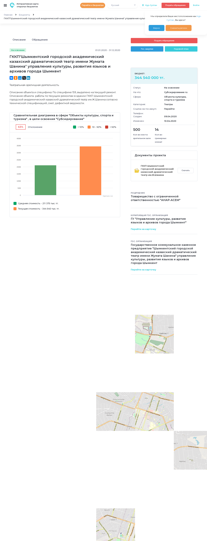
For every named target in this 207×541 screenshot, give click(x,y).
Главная (8, 14)
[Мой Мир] (20, 78)
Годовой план (181, 49)
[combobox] (122, 5)
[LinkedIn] (28, 78)
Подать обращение (175, 5)
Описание (19, 39)
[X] (24, 78)
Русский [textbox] (115, 5)
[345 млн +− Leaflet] (164, 353)
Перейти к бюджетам (93, 5)
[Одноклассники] (15, 78)
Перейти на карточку (143, 229)
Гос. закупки (147, 49)
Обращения (40, 39)
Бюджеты (24, 14)
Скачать (186, 170)
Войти (196, 5)
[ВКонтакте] (11, 78)
